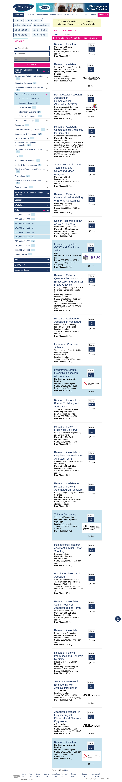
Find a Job (18, 15)
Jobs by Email (56, 15)
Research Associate (65, 630)
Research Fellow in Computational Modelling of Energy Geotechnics (68, 197)
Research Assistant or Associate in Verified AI (67, 320)
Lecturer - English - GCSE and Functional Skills (66, 247)
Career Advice (42, 15)
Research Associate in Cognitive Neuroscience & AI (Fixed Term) (69, 455)
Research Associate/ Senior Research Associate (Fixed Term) (67, 604)
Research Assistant (65, 44)
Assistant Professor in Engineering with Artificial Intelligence (66, 684)
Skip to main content (9, 2)
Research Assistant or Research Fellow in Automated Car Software (68, 486)
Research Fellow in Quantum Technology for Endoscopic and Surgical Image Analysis (68, 280)
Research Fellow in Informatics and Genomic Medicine (68, 656)
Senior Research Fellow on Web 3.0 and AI (68, 222)
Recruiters (103, 15)
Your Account (90, 15)
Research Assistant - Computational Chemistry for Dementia (68, 130)
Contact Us (32, 779)
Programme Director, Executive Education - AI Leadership (66, 373)
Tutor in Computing (65, 514)
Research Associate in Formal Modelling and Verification (67, 403)
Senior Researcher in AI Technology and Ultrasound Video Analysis (68, 169)
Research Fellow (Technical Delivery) (65, 428)
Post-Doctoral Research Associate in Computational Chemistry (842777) (68, 99)
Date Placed (57, 34)
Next (66, 770)
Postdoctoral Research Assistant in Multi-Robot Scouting (67, 548)
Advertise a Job (70, 15)
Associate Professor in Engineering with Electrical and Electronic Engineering (68, 716)
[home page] (23, 8)
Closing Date (69, 34)
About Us (24, 779)
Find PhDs (29, 15)
